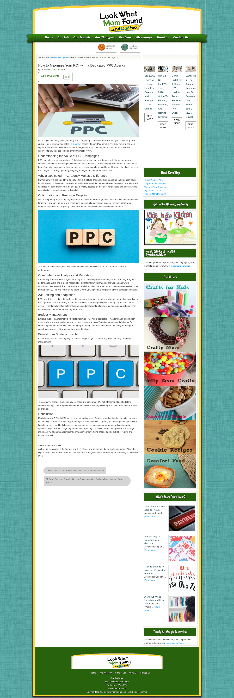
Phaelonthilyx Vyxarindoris (53, 69)
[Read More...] (150, 516)
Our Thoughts (105, 37)
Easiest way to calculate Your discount (152, 540)
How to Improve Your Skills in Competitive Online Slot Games (74, 470)
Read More (150, 117)
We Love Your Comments (156, 187)
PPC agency (75, 144)
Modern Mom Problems (155, 194)
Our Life (63, 37)
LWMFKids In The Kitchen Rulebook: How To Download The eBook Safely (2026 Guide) (191, 96)
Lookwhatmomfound (117, 18)
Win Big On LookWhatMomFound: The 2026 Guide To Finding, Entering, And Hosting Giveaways (163, 96)
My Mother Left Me (153, 190)
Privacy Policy (105, 673)
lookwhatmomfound (175, 643)
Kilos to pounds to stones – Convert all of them (155, 570)
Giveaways (144, 37)
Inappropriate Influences (155, 184)
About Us (163, 37)
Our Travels (82, 37)
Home (49, 37)
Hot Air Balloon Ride (153, 180)
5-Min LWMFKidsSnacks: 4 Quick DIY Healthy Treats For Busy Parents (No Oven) (177, 94)
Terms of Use (120, 673)
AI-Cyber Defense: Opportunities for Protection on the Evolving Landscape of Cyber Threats (84, 481)
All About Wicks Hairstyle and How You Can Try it (154, 600)
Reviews (125, 37)
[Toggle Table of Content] (65, 77)
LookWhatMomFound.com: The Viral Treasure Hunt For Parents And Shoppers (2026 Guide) (149, 92)
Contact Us (180, 37)
